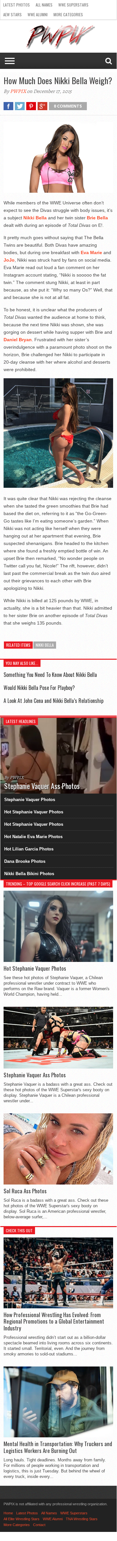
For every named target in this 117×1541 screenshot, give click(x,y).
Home (8, 1513)
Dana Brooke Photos (24, 861)
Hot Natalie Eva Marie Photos (33, 836)
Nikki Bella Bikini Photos (29, 873)
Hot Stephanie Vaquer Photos (33, 811)
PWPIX (18, 91)
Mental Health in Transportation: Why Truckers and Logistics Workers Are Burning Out (58, 1447)
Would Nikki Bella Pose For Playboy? (39, 688)
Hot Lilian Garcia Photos (28, 849)
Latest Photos (16, 4)
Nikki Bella (45, 645)
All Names (44, 4)
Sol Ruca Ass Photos (25, 1191)
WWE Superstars (73, 4)
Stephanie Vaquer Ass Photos (35, 1075)
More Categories (68, 14)
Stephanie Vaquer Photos (29, 799)
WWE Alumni (38, 14)
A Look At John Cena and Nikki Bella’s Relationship (53, 701)
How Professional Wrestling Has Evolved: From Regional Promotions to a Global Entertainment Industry (54, 1321)
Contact (39, 1525)
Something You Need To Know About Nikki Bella (50, 675)
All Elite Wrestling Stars (22, 1519)
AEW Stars (12, 14)
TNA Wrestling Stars (82, 1519)
